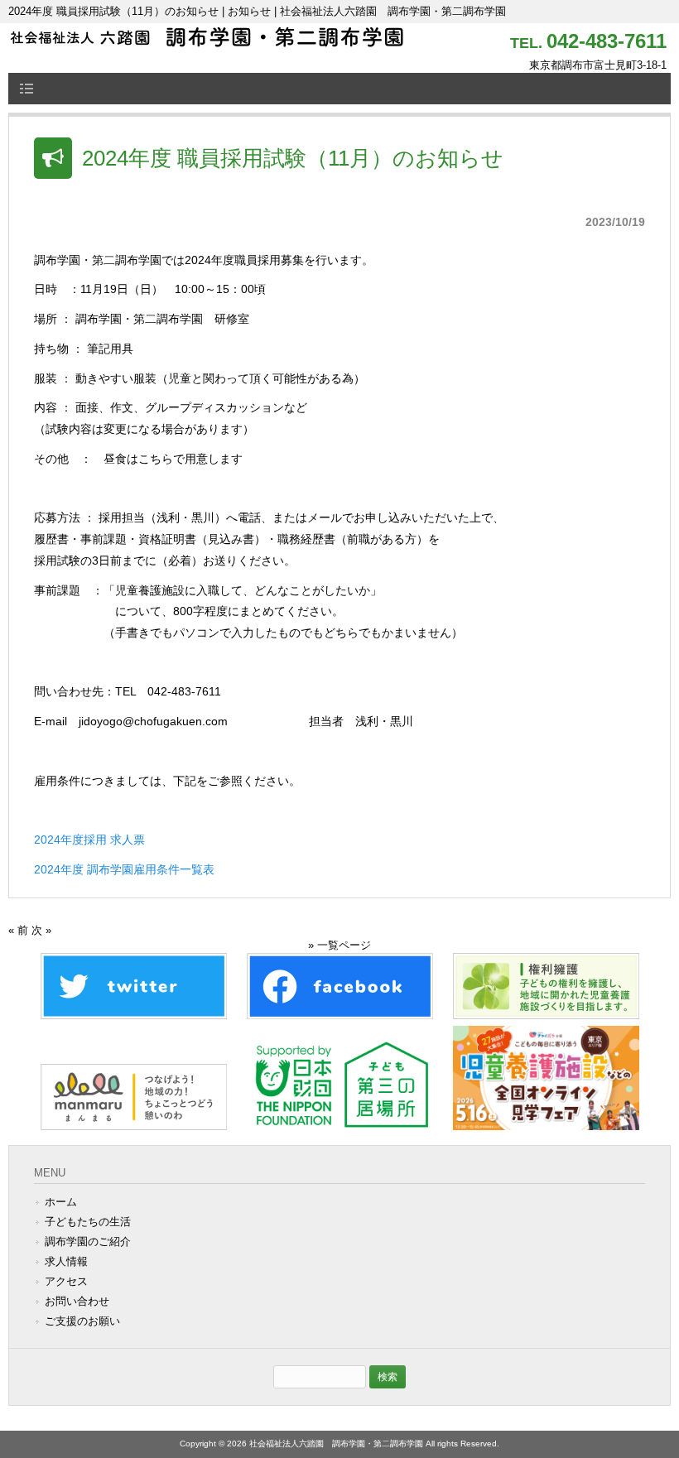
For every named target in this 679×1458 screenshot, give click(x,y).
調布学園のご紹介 (88, 1241)
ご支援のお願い (82, 1321)
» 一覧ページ (339, 945)
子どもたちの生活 (88, 1221)
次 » (41, 930)
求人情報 (66, 1261)
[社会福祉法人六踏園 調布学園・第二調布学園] (207, 42)
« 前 (18, 930)
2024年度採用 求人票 (89, 839)
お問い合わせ (77, 1301)
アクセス (66, 1281)
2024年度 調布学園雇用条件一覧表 (124, 869)
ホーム (61, 1202)
